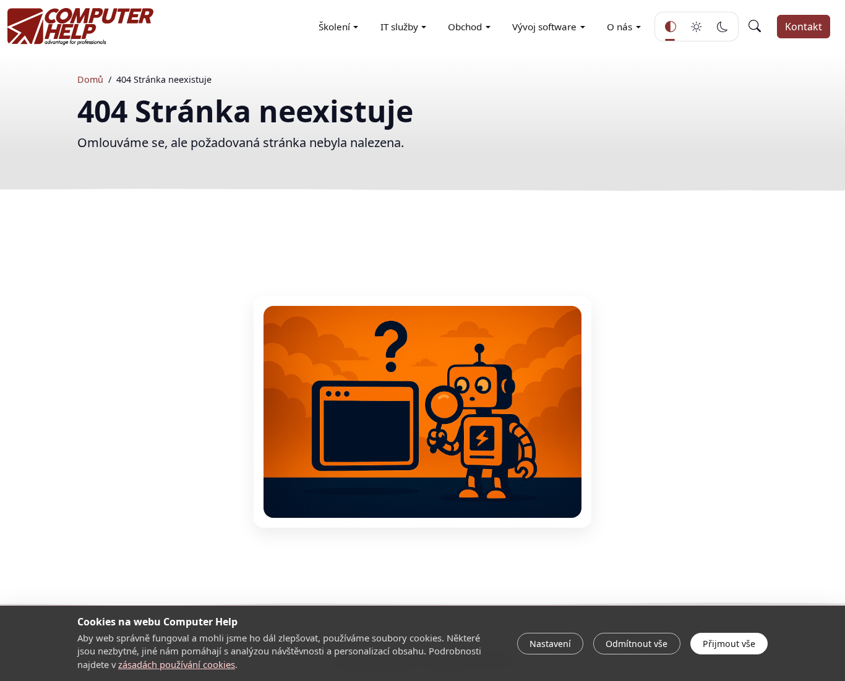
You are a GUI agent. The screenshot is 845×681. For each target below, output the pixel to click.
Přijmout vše (729, 643)
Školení (334, 26)
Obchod (465, 26)
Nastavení (550, 643)
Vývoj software (544, 26)
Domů (90, 79)
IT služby (399, 26)
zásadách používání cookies (176, 664)
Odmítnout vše (636, 643)
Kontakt (803, 26)
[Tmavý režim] (722, 26)
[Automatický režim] (670, 26)
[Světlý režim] (696, 26)
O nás (619, 26)
